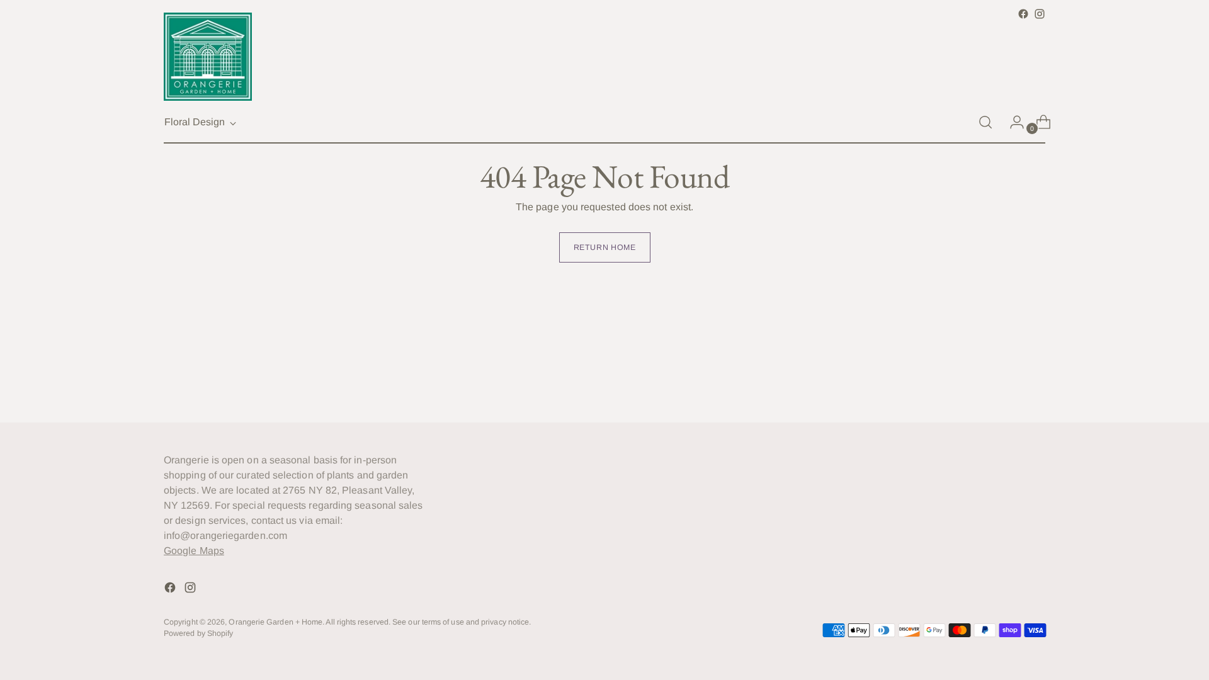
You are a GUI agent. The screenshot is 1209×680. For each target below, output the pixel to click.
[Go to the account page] (1012, 122)
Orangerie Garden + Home (275, 622)
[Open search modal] (985, 122)
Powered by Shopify (198, 633)
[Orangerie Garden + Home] (208, 57)
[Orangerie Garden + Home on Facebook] (1023, 14)
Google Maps (194, 550)
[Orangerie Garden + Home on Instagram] (1039, 14)
